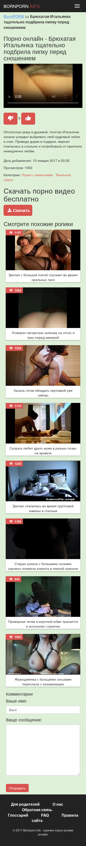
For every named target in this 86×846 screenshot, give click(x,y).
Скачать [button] (21, 210)
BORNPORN (22, 6)
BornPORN (14, 16)
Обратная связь (37, 809)
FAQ (45, 815)
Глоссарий (18, 815)
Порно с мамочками (37, 174)
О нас (58, 804)
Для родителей (25, 804)
